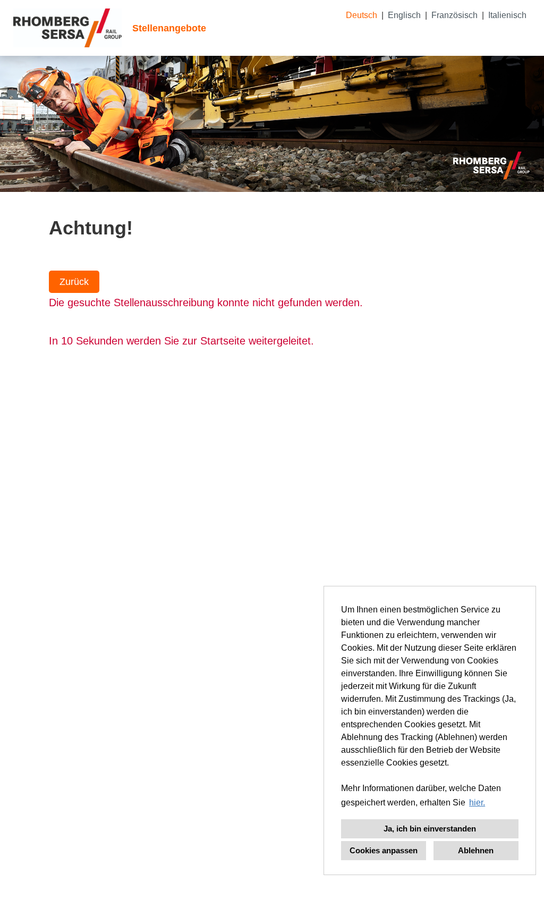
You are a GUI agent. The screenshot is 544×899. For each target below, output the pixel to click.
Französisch (454, 15)
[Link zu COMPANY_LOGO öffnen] (67, 28)
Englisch (404, 15)
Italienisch (507, 15)
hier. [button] (477, 802)
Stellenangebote (169, 28)
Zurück (74, 281)
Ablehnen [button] (476, 850)
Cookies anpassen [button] (384, 850)
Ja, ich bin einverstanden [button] (430, 828)
